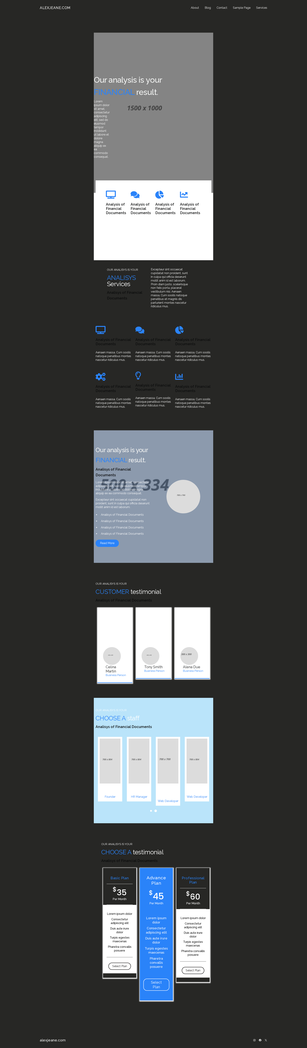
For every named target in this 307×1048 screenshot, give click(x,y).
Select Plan (119, 966)
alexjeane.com (55, 8)
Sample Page (242, 7)
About (195, 7)
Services (261, 7)
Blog (208, 7)
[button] (151, 811)
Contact (222, 7)
